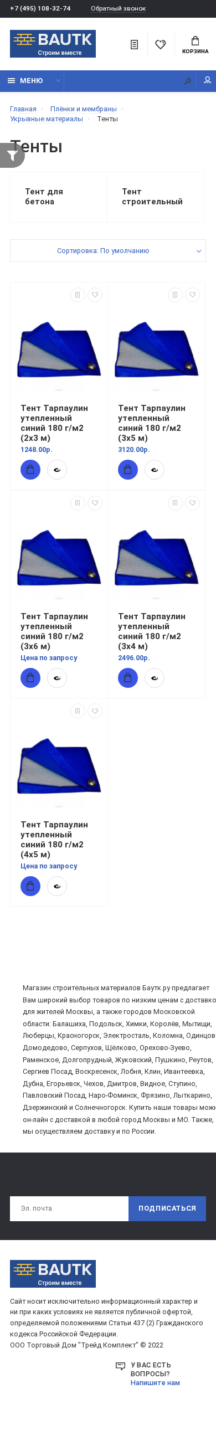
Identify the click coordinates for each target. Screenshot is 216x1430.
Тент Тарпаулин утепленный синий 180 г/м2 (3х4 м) (152, 631)
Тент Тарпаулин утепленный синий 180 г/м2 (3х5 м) (152, 423)
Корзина (195, 51)
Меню (31, 80)
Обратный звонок (118, 8)
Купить (30, 470)
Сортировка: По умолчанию (103, 250)
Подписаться (167, 1208)
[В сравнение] (77, 294)
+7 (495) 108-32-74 (40, 8)
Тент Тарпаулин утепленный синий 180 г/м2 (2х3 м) (54, 423)
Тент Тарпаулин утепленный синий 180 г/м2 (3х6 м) (54, 631)
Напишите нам (155, 1382)
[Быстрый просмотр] (57, 470)
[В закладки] (95, 294)
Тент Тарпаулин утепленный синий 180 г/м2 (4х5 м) (54, 840)
